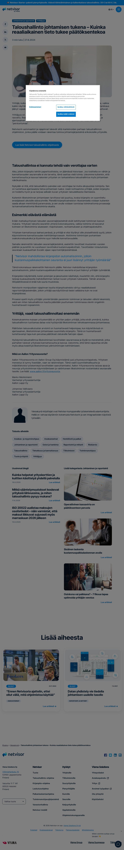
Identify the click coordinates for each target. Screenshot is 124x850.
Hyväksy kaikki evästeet (66, 114)
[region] (63, 103)
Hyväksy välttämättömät (66, 107)
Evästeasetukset (35, 107)
